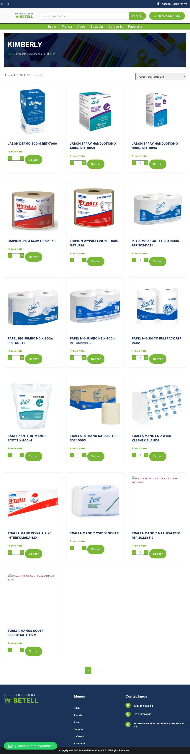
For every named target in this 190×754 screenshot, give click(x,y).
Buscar (137, 16)
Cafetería (115, 26)
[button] (30, 746)
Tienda (67, 26)
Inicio (52, 26)
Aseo (81, 26)
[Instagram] (2, 4)
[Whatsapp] (7, 4)
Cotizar (34, 159)
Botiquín (97, 26)
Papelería (135, 26)
